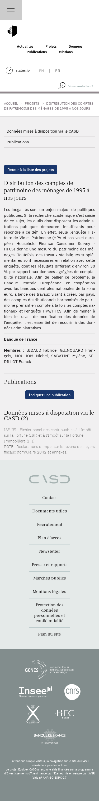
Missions (66, 52)
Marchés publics (49, 578)
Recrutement (49, 524)
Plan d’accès (49, 538)
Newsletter (49, 551)
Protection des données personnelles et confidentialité (49, 613)
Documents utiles (49, 511)
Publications (37, 52)
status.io (23, 70)
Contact (49, 498)
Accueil (11, 103)
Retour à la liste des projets (30, 169)
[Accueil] (12, 31)
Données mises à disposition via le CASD (43, 131)
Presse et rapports (50, 565)
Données (75, 46)
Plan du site (49, 634)
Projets (50, 46)
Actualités (25, 46)
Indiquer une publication (49, 394)
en (41, 70)
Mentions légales (49, 592)
